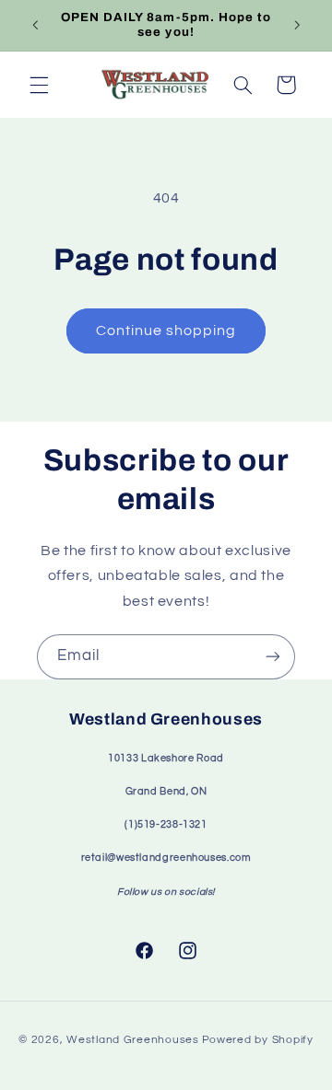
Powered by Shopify (258, 1040)
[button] (39, 85)
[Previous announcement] (35, 25)
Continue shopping (166, 330)
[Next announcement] (297, 25)
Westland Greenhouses (132, 1040)
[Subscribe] (273, 656)
